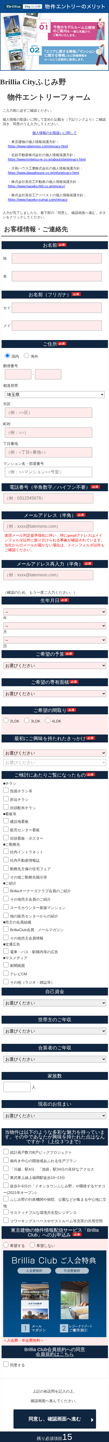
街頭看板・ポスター (26, 838)
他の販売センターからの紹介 (34, 916)
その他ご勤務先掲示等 (28, 877)
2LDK (14, 721)
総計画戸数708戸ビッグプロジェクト (41, 1152)
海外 (34, 356)
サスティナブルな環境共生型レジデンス (43, 1212)
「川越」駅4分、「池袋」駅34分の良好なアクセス (52, 1169)
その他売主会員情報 (26, 938)
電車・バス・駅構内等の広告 (34, 952)
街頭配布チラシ (23, 808)
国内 (15, 356)
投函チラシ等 (21, 791)
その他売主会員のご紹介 (30, 899)
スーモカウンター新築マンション (38, 908)
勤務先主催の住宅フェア (30, 869)
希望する (17, 1246)
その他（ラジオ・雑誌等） (32, 982)
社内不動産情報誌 (25, 860)
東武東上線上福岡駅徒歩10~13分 (37, 1178)
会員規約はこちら (55, 1354)
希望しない (46, 1246)
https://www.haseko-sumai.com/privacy (38, 200)
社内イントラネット (26, 852)
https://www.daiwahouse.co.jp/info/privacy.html (43, 173)
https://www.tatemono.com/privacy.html (38, 146)
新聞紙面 (17, 965)
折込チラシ (19, 799)
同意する (17, 1365)
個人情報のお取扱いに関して (54, 133)
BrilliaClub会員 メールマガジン (37, 930)
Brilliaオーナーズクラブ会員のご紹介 (40, 891)
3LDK (35, 721)
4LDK (56, 721)
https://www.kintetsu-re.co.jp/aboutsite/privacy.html (47, 159)
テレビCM (18, 974)
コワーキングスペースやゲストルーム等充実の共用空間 (56, 1221)
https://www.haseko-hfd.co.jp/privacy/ (36, 186)
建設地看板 (19, 821)
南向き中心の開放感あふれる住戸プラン (43, 1161)
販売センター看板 (25, 830)
